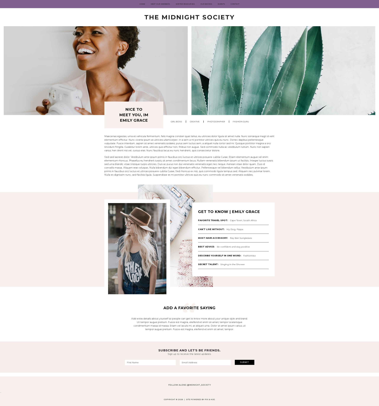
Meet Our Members (160, 4)
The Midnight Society (189, 17)
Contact (235, 4)
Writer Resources (185, 4)
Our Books (206, 4)
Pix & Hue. (210, 399)
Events (221, 4)
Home (142, 4)
